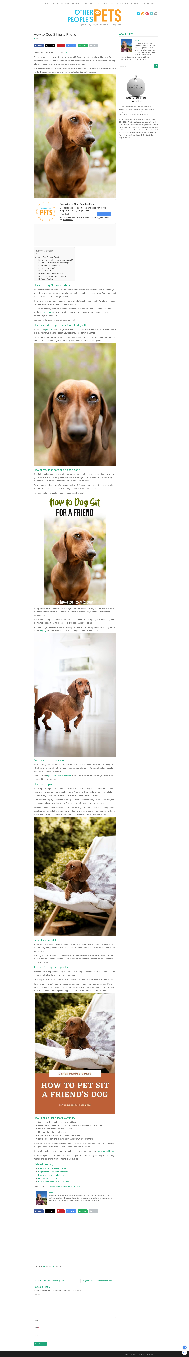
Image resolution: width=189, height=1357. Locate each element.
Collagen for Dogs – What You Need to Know (97, 1281)
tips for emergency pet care (59, 775)
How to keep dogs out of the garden (53, 1181)
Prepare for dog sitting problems (52, 273)
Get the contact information (50, 265)
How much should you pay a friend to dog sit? (57, 260)
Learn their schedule (48, 271)
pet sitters (49, 329)
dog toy (43, 630)
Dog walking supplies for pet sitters (53, 1171)
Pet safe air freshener (47, 1178)
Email (36, 1328)
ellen (37, 38)
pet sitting (49, 1266)
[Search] (156, 66)
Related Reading (47, 279)
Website (36, 1335)
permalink (58, 1266)
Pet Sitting (39, 1266)
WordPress (152, 1354)
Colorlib (138, 1354)
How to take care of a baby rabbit (52, 1175)
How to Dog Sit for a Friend (48, 257)
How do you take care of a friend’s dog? (55, 262)
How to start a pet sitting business (53, 1168)
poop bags (48, 312)
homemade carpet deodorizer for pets (63, 1186)
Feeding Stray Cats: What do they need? (50, 1281)
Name (36, 1320)
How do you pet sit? (48, 268)
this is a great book (105, 1151)
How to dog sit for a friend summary (53, 276)
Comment (38, 1294)
